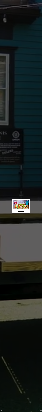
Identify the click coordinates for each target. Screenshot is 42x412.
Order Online (21, 211)
